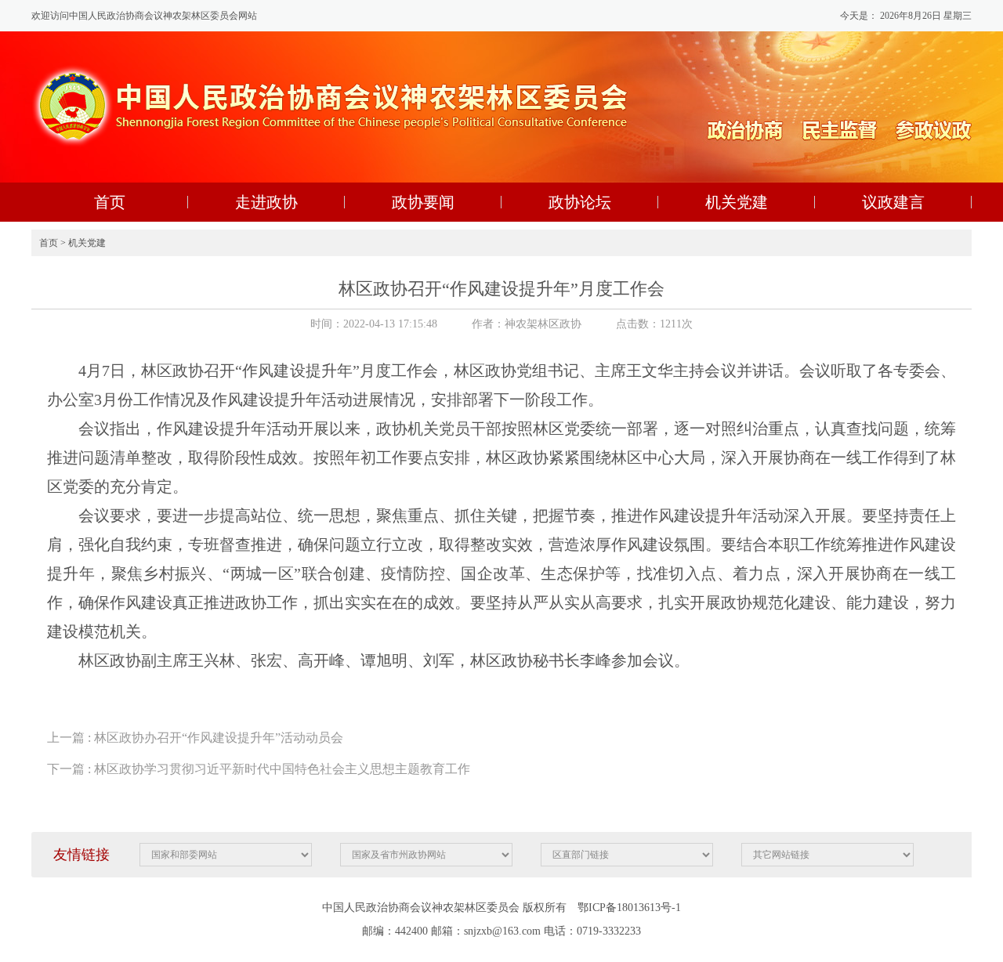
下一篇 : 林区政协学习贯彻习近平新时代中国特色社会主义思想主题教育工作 (258, 769)
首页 (109, 202)
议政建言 (893, 202)
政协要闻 (423, 202)
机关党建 (736, 202)
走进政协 (266, 202)
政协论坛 (580, 202)
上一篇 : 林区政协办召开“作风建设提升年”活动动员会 (195, 737)
